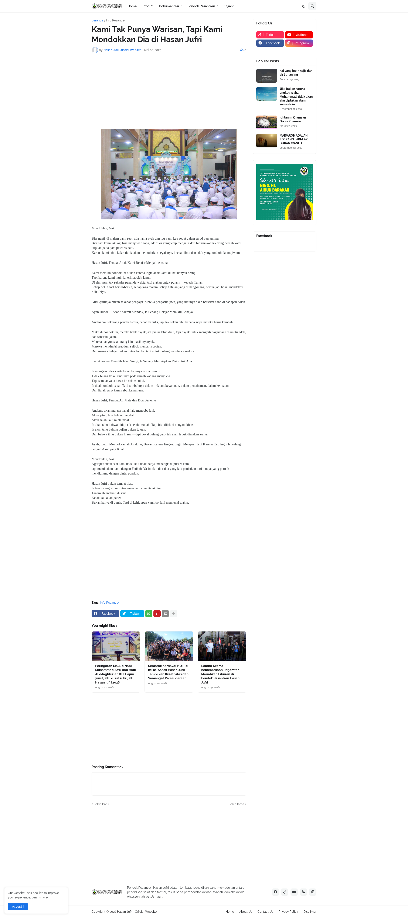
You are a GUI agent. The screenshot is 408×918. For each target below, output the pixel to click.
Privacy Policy (288, 911)
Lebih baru (101, 804)
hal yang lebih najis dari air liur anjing (296, 72)
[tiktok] (284, 892)
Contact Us (265, 911)
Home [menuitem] (132, 6)
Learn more (40, 897)
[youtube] (294, 892)
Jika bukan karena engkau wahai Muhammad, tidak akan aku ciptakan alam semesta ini (296, 96)
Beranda (97, 20)
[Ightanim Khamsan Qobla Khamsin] (266, 122)
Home (230, 911)
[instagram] (312, 892)
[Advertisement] (169, 88)
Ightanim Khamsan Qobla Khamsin (293, 119)
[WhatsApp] (148, 613)
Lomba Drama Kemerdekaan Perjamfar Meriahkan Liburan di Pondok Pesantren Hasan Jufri (220, 674)
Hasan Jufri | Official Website (137, 911)
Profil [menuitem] (146, 6)
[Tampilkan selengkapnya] (173, 613)
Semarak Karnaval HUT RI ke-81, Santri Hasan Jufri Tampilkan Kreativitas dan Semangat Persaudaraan (168, 672)
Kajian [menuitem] (228, 6)
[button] (303, 6)
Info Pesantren (116, 20)
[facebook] (275, 892)
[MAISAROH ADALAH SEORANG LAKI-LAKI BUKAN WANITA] (266, 140)
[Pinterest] (157, 613)
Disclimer (309, 911)
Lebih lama (236, 804)
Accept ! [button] (18, 906)
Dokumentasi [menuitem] (169, 6)
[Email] (165, 613)
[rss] (303, 892)
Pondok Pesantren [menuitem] (201, 6)
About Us (245, 911)
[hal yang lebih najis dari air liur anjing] (266, 76)
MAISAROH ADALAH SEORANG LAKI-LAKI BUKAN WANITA (294, 139)
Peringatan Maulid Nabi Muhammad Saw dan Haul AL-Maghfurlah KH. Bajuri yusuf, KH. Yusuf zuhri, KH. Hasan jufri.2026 (115, 674)
